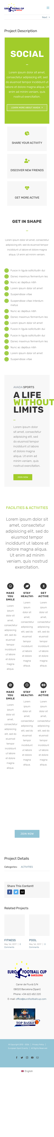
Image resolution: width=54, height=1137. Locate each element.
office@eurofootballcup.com (31, 998)
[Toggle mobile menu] (48, 7)
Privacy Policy (38, 1044)
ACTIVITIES (27, 866)
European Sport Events (18, 1048)
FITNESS (10, 940)
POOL (33, 940)
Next (44, 17)
